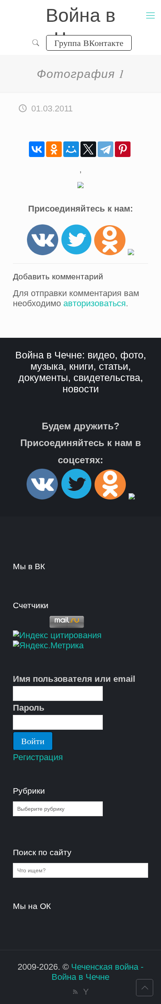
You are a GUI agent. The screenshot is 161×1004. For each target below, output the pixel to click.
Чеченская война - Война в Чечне (97, 972)
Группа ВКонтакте (88, 42)
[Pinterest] (123, 149)
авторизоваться (94, 303)
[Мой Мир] (71, 149)
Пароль (29, 708)
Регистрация (38, 757)
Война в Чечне (81, 16)
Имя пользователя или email (74, 679)
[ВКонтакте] (37, 149)
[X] (88, 149)
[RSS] (75, 991)
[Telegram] (105, 149)
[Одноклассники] (54, 149)
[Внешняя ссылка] (42, 252)
